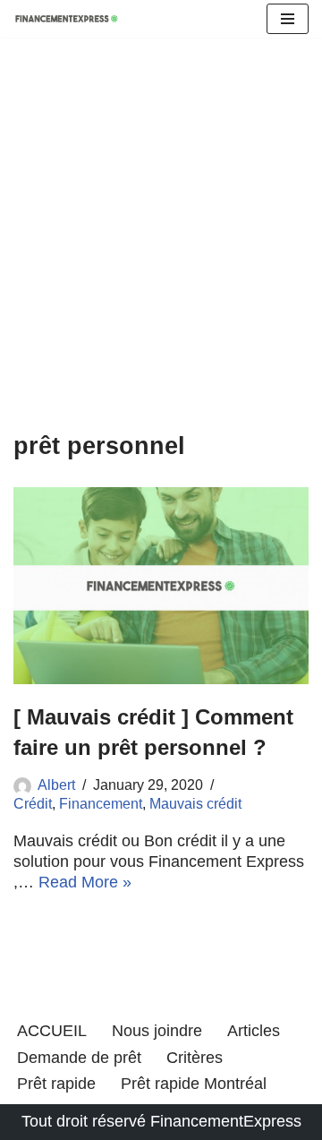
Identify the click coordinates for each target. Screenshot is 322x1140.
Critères (194, 1058)
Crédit (32, 803)
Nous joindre (157, 1031)
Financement (100, 803)
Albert (56, 784)
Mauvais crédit (195, 803)
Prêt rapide (56, 1084)
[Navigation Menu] (288, 19)
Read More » (84, 882)
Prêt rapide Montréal (194, 1084)
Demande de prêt (79, 1058)
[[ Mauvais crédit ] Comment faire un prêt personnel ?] (161, 585)
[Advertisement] (161, 261)
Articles (253, 1031)
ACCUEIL (52, 1031)
